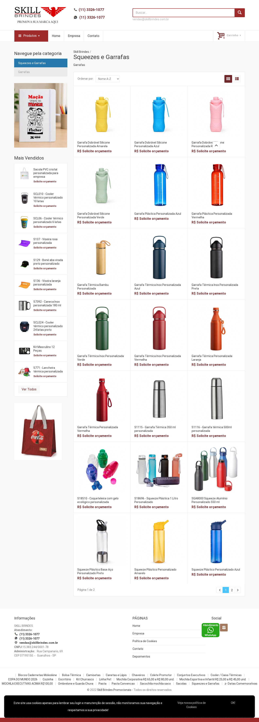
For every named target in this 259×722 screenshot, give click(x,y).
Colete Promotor (161, 675)
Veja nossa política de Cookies (191, 705)
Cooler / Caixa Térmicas (226, 675)
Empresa (74, 36)
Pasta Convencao (123, 683)
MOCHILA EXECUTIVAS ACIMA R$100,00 (27, 683)
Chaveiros (138, 675)
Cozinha (48, 679)
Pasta (102, 683)
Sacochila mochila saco (155, 683)
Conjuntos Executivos (191, 675)
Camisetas (93, 675)
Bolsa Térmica (71, 675)
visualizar (102, 109)
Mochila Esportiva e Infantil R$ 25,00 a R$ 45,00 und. (212, 679)
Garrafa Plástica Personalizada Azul (157, 213)
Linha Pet (105, 679)
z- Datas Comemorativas (241, 683)
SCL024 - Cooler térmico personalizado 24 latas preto (48, 326)
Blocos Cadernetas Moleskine (37, 675)
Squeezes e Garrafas (32, 63)
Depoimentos (141, 656)
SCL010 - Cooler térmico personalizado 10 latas (48, 197)
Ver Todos (29, 389)
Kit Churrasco (85, 679)
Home (56, 36)
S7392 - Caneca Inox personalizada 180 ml (47, 303)
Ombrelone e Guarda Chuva (75, 683)
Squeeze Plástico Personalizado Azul (216, 569)
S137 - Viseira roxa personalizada (45, 241)
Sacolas (181, 683)
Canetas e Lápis (116, 675)
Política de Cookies (145, 641)
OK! (233, 702)
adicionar (102, 117)
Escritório (64, 679)
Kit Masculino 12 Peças (44, 348)
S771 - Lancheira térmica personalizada (48, 369)
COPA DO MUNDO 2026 (22, 679)
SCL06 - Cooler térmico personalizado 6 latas (48, 220)
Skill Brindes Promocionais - (115, 689)
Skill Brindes (81, 51)
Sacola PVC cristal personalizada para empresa (45, 173)
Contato (93, 36)
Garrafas (24, 72)
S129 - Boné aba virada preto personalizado (48, 261)
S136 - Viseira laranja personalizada (47, 282)
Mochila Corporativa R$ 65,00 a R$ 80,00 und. (145, 679)
